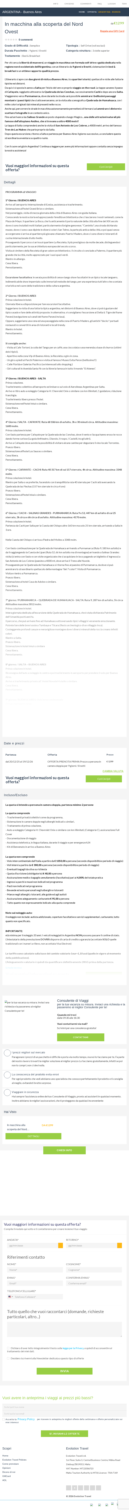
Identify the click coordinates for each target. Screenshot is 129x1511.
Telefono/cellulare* (21, 1290)
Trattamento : (13, 56)
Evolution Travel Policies (14, 1459)
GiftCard (6, 1476)
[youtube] (92, 1487)
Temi (124, 4)
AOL (4, 1480)
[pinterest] (86, 1487)
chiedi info (64, 1150)
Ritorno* (72, 1239)
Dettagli (33, 1136)
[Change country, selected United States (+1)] (10, 1296)
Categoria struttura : (79, 50)
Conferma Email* (78, 1277)
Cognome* (73, 1264)
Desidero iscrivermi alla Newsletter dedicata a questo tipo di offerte (47, 1358)
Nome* (11, 1264)
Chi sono (69, 4)
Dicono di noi (8, 1472)
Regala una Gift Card (112, 30)
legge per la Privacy (73, 1348)
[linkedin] (80, 1487)
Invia (64, 1371)
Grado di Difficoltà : (17, 45)
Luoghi (112, 4)
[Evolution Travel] (15, 4)
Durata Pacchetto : (17, 50)
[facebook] (68, 1487)
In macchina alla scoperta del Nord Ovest (17, 1129)
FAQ (100, 4)
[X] (74, 1487)
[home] (15, 1505)
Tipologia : (73, 45)
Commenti (85, 4)
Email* (11, 1277)
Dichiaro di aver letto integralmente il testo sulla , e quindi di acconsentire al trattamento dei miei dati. (59, 1350)
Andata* (13, 1239)
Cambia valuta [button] (113, 771)
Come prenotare (10, 1464)
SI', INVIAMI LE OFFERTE (64, 1433)
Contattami (80, 1037)
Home (82, 12)
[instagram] (98, 1487)
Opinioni (6, 1468)
